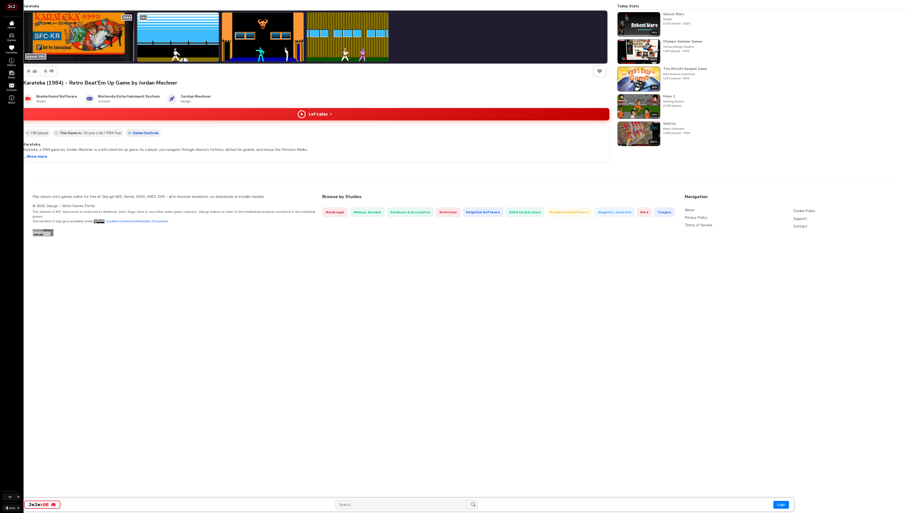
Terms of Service (698, 225)
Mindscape (335, 212)
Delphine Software (483, 212)
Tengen (664, 212)
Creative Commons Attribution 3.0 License (137, 221)
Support (800, 219)
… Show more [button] (35, 156)
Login (781, 505)
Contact (800, 226)
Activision (448, 212)
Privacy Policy (696, 217)
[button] (600, 37)
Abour (689, 210)
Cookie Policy (804, 211)
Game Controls (145, 133)
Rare (644, 212)
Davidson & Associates (410, 212)
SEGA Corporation (525, 212)
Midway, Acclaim (367, 212)
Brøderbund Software (569, 212)
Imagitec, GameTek (615, 212)
